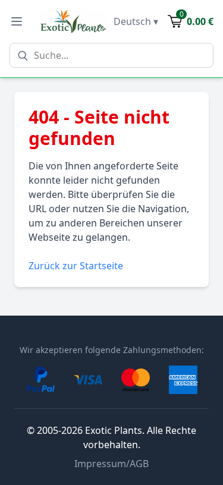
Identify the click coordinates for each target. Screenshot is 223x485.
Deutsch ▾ (136, 21)
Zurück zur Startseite (76, 265)
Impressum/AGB (111, 463)
